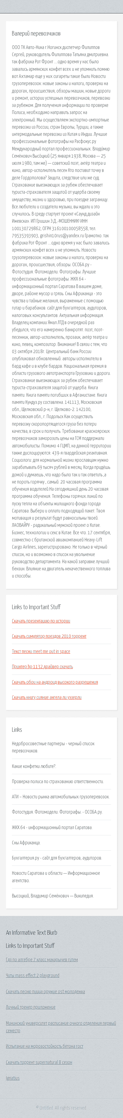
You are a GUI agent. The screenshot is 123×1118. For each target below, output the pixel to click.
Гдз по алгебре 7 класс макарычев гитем (42, 959)
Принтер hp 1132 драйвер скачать (42, 666)
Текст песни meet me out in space (41, 651)
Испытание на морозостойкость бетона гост (44, 1046)
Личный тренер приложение (31, 1007)
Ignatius (13, 1078)
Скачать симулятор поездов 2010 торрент (49, 636)
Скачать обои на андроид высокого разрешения (55, 682)
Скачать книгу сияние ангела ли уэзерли (47, 697)
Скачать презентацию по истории (41, 621)
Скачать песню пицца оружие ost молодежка (45, 991)
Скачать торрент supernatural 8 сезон (39, 1062)
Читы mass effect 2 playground (32, 975)
